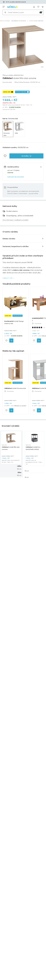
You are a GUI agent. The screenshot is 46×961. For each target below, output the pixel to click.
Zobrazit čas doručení (15, 177)
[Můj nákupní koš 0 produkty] (42, 7)
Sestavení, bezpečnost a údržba (15, 246)
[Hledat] (5, 12)
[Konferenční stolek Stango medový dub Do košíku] (11, 340)
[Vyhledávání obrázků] (40, 12)
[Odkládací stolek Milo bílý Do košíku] (39, 410)
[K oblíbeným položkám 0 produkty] (38, 7)
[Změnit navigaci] (3, 7)
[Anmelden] (34, 7)
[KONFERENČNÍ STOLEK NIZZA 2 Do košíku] (39, 340)
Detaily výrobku (9, 239)
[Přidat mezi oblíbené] (5, 155)
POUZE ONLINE (21, 92)
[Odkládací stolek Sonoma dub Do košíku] (11, 410)
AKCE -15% (6, 92)
